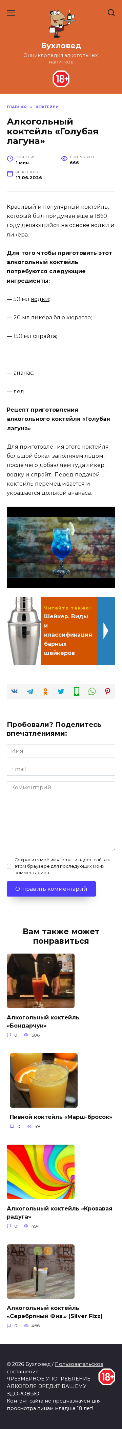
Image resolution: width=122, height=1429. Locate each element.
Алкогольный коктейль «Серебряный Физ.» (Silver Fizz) (55, 1312)
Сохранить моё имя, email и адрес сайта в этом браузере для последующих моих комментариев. (62, 866)
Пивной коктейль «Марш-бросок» (61, 1117)
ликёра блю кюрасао (61, 317)
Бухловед (61, 45)
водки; (40, 299)
